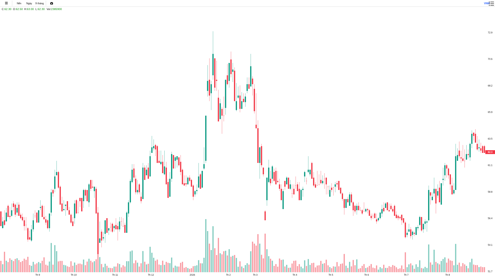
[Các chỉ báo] (6, 3)
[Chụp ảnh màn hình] (51, 3)
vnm (487, 3)
